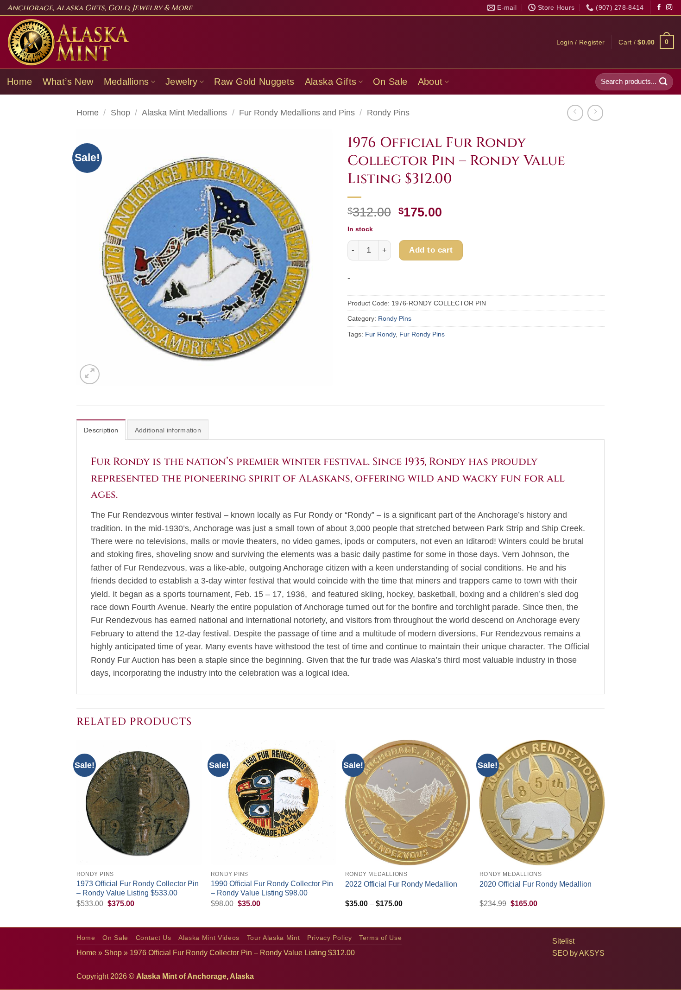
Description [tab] (101, 430)
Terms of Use (380, 937)
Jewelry (181, 81)
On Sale (390, 81)
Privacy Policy (329, 937)
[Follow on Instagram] (669, 7)
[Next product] (575, 113)
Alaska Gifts (331, 81)
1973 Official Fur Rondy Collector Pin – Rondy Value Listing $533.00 (137, 888)
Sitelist (563, 941)
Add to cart (431, 249)
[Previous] (77, 832)
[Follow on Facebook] (659, 7)
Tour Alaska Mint (273, 937)
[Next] (604, 832)
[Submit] (663, 81)
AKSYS (592, 953)
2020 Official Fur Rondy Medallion (535, 884)
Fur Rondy (380, 334)
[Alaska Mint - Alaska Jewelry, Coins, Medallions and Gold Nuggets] (68, 42)
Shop (120, 112)
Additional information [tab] (168, 430)
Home (19, 81)
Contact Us (153, 937)
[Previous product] (595, 113)
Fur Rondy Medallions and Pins (297, 112)
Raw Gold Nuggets (254, 81)
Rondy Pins (388, 112)
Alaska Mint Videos (209, 937)
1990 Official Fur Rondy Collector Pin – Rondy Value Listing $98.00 (272, 888)
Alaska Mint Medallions (184, 112)
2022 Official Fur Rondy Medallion (401, 884)
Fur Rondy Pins (422, 334)
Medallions (126, 81)
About (430, 81)
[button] (580, 42)
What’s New (68, 81)
